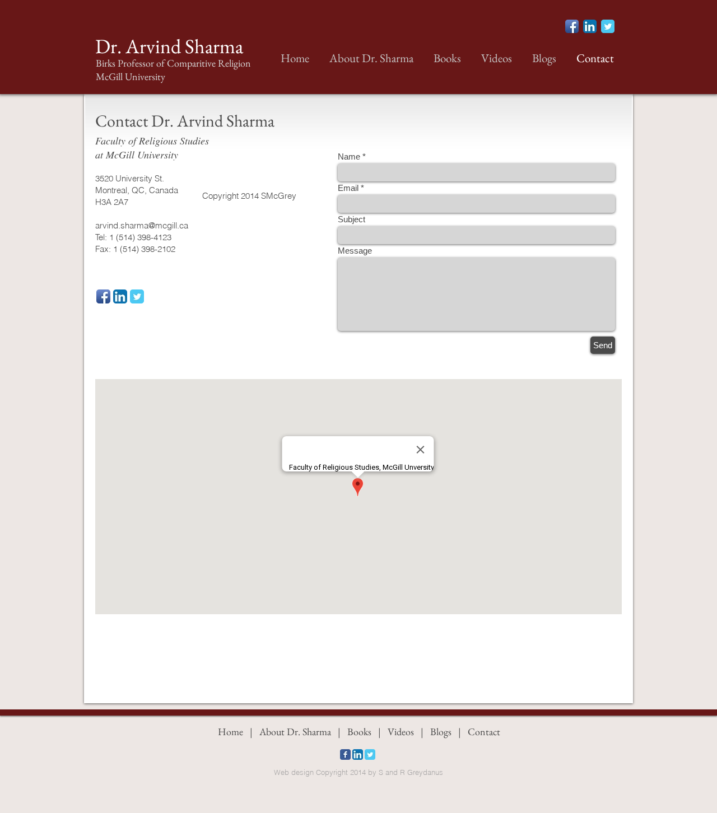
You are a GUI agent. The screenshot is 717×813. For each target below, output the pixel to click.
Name (349, 156)
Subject (351, 219)
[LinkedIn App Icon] (590, 26)
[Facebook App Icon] (572, 26)
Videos (399, 731)
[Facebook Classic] (345, 754)
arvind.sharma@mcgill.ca (141, 225)
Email (348, 188)
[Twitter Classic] (137, 296)
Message (355, 250)
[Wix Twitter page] (607, 26)
